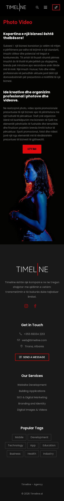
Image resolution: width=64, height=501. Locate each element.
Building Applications (32, 391)
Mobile (19, 437)
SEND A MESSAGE (34, 357)
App (33, 445)
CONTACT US (56, 7)
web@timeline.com (34, 340)
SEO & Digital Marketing (32, 397)
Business (15, 454)
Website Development (32, 385)
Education (49, 445)
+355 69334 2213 (34, 334)
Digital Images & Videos (32, 410)
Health (32, 454)
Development (39, 437)
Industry (48, 454)
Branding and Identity (32, 403)
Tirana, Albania (34, 346)
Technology (15, 445)
